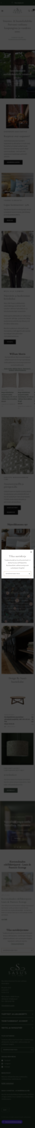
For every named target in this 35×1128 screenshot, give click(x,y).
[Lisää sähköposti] (29, 573)
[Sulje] (31, 552)
